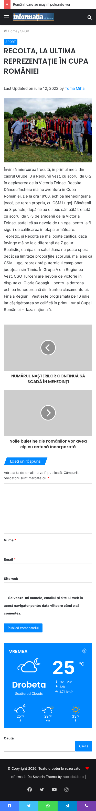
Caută (9, 738)
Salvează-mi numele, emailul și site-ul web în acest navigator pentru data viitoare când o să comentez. (43, 605)
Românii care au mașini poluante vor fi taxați (48, 4)
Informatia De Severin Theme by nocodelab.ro (47, 777)
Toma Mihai (75, 88)
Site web (11, 579)
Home (12, 31)
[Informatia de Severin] (33, 17)
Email (10, 559)
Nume (10, 540)
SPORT (25, 31)
